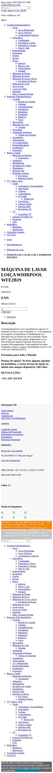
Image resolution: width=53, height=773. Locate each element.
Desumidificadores (20, 666)
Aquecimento (18, 661)
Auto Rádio (23, 709)
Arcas (15, 548)
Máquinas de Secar (20, 597)
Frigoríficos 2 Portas (27, 566)
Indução (21, 584)
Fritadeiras (22, 635)
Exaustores (17, 574)
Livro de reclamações (10, 460)
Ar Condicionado (20, 663)
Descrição (11, 317)
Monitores (16, 748)
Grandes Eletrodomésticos (18, 546)
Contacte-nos (7, 415)
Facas (20, 640)
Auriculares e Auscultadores (30, 707)
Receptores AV (25, 730)
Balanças (22, 638)
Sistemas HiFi (24, 727)
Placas (15, 581)
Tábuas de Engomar (27, 655)
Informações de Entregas (12, 434)
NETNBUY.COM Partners (13, 418)
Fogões (15, 576)
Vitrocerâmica (24, 589)
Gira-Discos (23, 722)
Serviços (5, 413)
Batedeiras (22, 632)
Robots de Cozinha (26, 622)
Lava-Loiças (18, 607)
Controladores (24, 714)
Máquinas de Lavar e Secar (24, 599)
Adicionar (6, 312)
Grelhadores (17, 668)
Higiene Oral (18, 691)
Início (9, 239)
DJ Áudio (22, 717)
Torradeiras (23, 630)
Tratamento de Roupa (22, 653)
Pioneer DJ (29, 719)
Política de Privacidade (11, 432)
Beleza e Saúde (13, 673)
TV (14, 732)
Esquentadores (18, 571)
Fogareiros (17, 671)
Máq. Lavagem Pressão (22, 615)
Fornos (15, 579)
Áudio (15, 704)
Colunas (21, 712)
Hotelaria (16, 612)
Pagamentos (6, 437)
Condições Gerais (9, 429)
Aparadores (23, 679)
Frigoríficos (17, 558)
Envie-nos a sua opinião (11, 451)
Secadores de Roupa (27, 602)
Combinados (23, 561)
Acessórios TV (25, 735)
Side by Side (23, 569)
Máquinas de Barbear (22, 676)
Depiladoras (17, 689)
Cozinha (16, 620)
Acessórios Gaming (15, 753)
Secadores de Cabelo (21, 686)
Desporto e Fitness (20, 694)
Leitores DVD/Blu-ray (22, 737)
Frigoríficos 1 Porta (26, 563)
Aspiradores (17, 658)
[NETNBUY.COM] (10, 5)
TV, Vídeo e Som (14, 702)
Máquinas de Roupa (21, 594)
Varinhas (22, 625)
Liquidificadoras (25, 627)
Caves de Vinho (19, 609)
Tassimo (21, 648)
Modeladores (18, 684)
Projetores (16, 740)
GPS (14, 742)
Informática (12, 745)
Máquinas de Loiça (15, 250)
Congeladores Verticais (28, 556)
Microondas (17, 643)
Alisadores (17, 681)
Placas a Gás (23, 586)
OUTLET (11, 755)
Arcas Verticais (25, 553)
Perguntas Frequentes (10, 439)
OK (17, 770)
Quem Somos (7, 410)
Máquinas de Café (20, 645)
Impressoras (17, 750)
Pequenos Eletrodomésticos (19, 617)
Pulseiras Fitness (25, 699)
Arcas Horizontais (26, 551)
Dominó (21, 592)
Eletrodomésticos (14, 244)
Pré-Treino (23, 696)
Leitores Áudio (25, 725)
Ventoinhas (17, 650)
